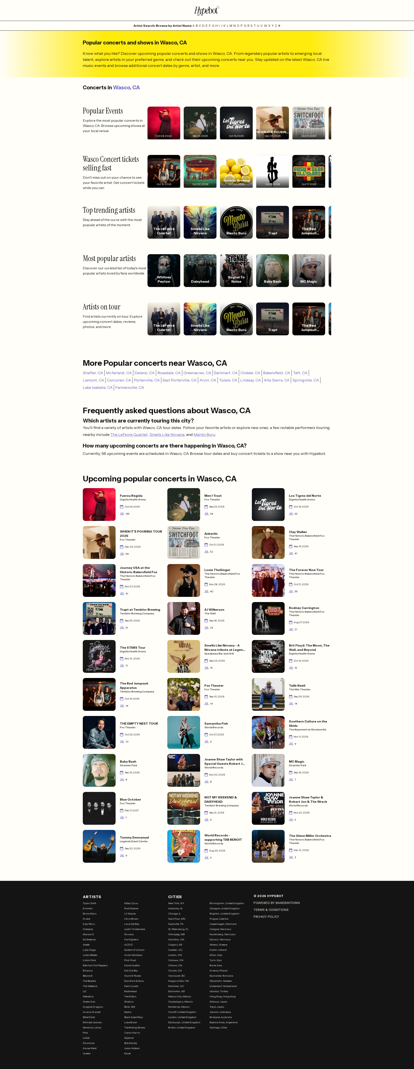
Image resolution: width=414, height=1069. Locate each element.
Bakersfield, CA (276, 373)
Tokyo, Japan (217, 1006)
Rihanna (88, 970)
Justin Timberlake (134, 929)
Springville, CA (305, 380)
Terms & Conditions (271, 910)
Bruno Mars (89, 913)
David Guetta (132, 965)
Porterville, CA (147, 380)
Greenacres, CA (197, 373)
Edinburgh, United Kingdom (184, 1022)
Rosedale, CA (169, 373)
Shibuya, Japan (218, 1001)
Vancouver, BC (176, 975)
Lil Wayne (130, 913)
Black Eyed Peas (133, 1017)
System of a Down (134, 949)
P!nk (85, 1032)
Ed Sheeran (89, 939)
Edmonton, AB (176, 991)
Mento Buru (204, 434)
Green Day (89, 1001)
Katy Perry (89, 924)
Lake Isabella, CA (98, 387)
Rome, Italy (216, 965)
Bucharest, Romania (221, 975)
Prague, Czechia (219, 918)
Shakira (128, 1001)
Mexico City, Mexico (179, 996)
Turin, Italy (216, 960)
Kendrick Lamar (92, 1027)
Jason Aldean (132, 1048)
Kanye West (90, 1048)
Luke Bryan (130, 1022)
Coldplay (88, 929)
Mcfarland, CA (119, 373)
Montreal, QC (176, 986)
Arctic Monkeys (133, 955)
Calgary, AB (175, 944)
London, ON (175, 955)
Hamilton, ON (176, 939)
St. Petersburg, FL (178, 929)
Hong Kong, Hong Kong (223, 996)
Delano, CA (145, 373)
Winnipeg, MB (176, 934)
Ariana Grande (91, 1012)
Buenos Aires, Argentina (224, 1022)
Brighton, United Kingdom (224, 913)
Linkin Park (89, 960)
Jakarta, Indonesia (220, 1012)
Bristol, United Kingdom (181, 1027)
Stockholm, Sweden (221, 980)
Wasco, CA (126, 87)
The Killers (130, 996)
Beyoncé (87, 975)
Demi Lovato (131, 986)
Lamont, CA (93, 380)
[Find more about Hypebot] (207, 10)
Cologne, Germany (220, 929)
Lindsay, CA (250, 380)
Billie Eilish (89, 1017)
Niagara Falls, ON (178, 980)
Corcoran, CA (119, 380)
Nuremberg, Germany (222, 934)
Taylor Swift (89, 903)
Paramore (88, 1043)
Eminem (88, 908)
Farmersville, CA (129, 387)
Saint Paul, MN (176, 918)
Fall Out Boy (131, 970)
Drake (86, 918)
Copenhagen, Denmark (223, 924)
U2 (84, 991)
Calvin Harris (132, 1032)
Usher (86, 1037)
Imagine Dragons (93, 1006)
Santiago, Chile (218, 1027)
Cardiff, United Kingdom (182, 1012)
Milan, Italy (216, 955)
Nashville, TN (175, 924)
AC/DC (128, 944)
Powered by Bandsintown (277, 903)
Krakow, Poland (218, 970)
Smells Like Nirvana (166, 434)
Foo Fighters (131, 939)
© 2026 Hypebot (269, 896)
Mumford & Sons (134, 980)
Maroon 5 (88, 934)
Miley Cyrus (131, 903)
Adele (86, 944)
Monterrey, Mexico (179, 1006)
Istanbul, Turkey (219, 991)
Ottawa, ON (175, 965)
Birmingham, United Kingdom (227, 903)
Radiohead (130, 991)
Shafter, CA (93, 373)
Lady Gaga (89, 949)
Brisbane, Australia (221, 1017)
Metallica (88, 996)
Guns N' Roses (132, 975)
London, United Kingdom (182, 1017)
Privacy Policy (266, 917)
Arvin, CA (207, 380)
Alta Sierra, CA (277, 380)
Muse (127, 1053)
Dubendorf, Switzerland (223, 986)
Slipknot (129, 1037)
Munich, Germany (220, 939)
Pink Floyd (130, 960)
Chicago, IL (174, 913)
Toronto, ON (175, 970)
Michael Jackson (92, 1022)
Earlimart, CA (226, 373)
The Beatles (89, 980)
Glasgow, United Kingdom (225, 908)
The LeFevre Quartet (128, 434)
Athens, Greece (218, 944)
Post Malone (131, 908)
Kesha (127, 1012)
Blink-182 (129, 1006)
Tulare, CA (228, 380)
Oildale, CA (250, 373)
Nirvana (129, 934)
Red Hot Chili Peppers (95, 965)
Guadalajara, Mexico (180, 1001)
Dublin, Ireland (218, 949)
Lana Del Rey (131, 924)
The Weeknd (90, 986)
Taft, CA (300, 373)
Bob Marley (130, 1043)
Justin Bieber (90, 955)
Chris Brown (131, 918)
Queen (87, 1053)
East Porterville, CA (180, 380)
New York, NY (176, 903)
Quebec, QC (175, 949)
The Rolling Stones (134, 1027)
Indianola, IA (175, 908)
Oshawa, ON (175, 960)
